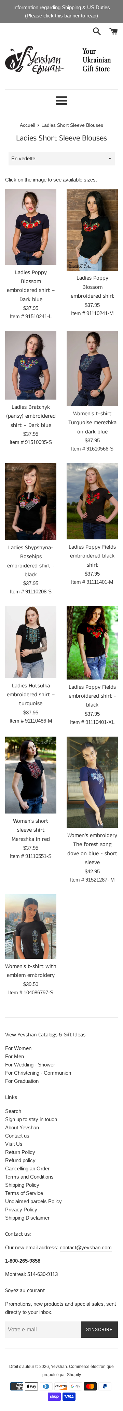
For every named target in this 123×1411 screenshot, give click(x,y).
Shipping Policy (22, 1185)
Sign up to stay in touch (31, 1119)
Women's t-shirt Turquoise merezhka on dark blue (92, 423)
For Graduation (22, 1081)
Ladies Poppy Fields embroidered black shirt (92, 556)
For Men (14, 1056)
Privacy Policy (21, 1209)
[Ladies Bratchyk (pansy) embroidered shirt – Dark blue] (30, 365)
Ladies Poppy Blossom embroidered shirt (92, 287)
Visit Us (14, 1144)
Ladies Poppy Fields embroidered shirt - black (92, 696)
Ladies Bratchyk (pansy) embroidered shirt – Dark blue (31, 416)
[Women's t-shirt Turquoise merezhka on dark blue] (92, 368)
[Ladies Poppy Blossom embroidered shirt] (92, 229)
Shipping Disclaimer (27, 1218)
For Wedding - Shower (30, 1064)
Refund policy (20, 1160)
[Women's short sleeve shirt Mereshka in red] (30, 775)
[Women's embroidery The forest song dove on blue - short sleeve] (92, 782)
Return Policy (20, 1152)
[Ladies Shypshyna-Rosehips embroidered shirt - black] (30, 501)
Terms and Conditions (29, 1177)
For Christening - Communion (38, 1073)
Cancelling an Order (27, 1168)
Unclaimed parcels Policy (33, 1201)
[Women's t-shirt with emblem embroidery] (30, 926)
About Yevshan (22, 1127)
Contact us (17, 1136)
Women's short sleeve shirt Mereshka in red (31, 830)
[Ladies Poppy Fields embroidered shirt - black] (92, 642)
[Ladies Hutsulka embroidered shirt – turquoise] (30, 642)
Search (13, 1111)
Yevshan (59, 1366)
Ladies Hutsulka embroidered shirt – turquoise (31, 695)
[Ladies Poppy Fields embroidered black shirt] (92, 501)
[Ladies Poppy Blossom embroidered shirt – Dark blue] (30, 227)
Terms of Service (24, 1193)
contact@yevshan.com (86, 1247)
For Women (18, 1048)
